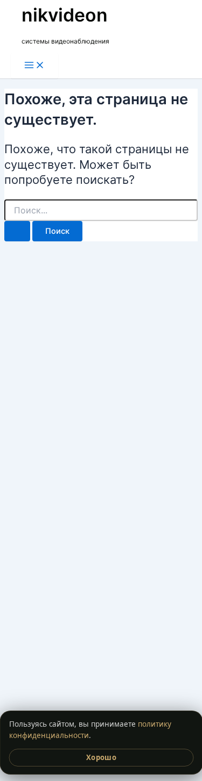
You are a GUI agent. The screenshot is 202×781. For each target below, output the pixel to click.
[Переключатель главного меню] (34, 65)
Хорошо (101, 757)
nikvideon (65, 15)
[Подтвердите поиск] (17, 231)
